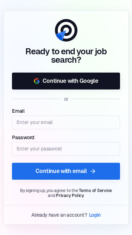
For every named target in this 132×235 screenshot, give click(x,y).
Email (18, 111)
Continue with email (61, 171)
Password (23, 137)
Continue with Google (70, 81)
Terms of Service (95, 190)
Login (95, 214)
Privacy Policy (70, 195)
